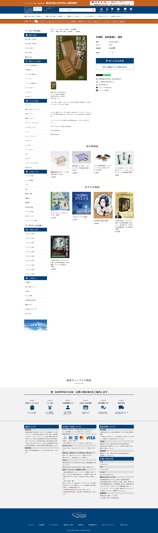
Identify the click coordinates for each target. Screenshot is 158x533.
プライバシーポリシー (108, 525)
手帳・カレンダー (30, 216)
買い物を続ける (102, 85)
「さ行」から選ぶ (30, 242)
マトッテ (43, 21)
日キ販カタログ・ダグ (31, 309)
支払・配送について (30, 286)
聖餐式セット (82, 21)
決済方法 (81, 525)
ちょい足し (107, 21)
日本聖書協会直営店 (30, 300)
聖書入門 (122, 21)
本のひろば (28, 313)
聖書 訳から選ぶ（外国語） (54, 16)
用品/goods (28, 167)
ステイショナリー (30, 149)
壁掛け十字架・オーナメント (32, 109)
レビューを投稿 (102, 90)
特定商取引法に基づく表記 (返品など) (109, 79)
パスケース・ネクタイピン (32, 123)
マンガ (27, 184)
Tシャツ (27, 131)
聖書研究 (27, 198)
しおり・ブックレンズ (31, 136)
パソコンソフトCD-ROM (31, 163)
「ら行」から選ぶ (30, 269)
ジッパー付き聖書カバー (31, 83)
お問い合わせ (124, 525)
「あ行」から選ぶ (30, 233)
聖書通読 (27, 202)
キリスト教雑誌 (71, 21)
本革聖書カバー (29, 70)
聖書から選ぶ (28, 57)
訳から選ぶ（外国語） (31, 43)
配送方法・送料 (68, 525)
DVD (26, 154)
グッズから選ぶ (88, 16)
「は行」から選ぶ (30, 256)
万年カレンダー (29, 114)
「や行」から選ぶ (30, 265)
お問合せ (27, 291)
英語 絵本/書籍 (29, 207)
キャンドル (28, 105)
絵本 (90, 21)
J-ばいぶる (51, 21)
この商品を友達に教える (105, 82)
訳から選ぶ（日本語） (31, 39)
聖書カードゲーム (30, 118)
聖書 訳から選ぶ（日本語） (33, 16)
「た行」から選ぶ (30, 247)
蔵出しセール (97, 21)
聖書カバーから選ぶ (73, 16)
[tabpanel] (71, 57)
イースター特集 (29, 176)
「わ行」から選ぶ (30, 274)
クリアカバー (28, 92)
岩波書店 (74, 29)
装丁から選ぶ (28, 52)
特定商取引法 (93, 525)
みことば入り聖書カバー (31, 74)
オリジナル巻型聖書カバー (32, 65)
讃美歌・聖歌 (28, 193)
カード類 (27, 145)
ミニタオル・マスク (30, 127)
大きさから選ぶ (29, 48)
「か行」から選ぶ (30, 238)
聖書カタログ (28, 304)
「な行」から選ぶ (30, 251)
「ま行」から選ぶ (30, 260)
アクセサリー (60, 21)
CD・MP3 (27, 158)
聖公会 (115, 21)
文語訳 (78, 31)
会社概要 (27, 282)
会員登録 (41, 525)
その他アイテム (102, 16)
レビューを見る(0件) (103, 87)
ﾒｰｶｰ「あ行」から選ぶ (62, 29)
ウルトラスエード (30, 87)
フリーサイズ (28, 78)
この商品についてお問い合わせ (115, 67)
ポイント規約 (28, 295)
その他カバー (28, 96)
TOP (52, 29)
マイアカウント (54, 525)
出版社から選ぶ (115, 16)
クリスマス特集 (29, 211)
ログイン (31, 525)
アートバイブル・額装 (31, 220)
